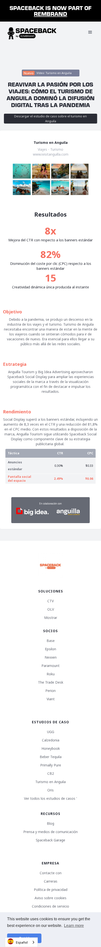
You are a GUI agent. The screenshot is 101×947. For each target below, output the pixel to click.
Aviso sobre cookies (50, 898)
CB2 (50, 773)
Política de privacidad (50, 890)
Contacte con (51, 873)
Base (51, 641)
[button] (90, 32)
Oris (50, 790)
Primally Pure (50, 765)
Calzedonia (50, 740)
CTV (50, 601)
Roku (51, 674)
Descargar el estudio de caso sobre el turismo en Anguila (50, 118)
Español (22, 942)
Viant (51, 699)
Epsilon (50, 649)
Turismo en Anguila (50, 782)
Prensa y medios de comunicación (50, 832)
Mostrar (50, 618)
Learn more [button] (74, 925)
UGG (50, 732)
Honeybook (50, 748)
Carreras (50, 881)
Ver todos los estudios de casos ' (50, 798)
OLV (50, 609)
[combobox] (21, 942)
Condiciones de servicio (50, 906)
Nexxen (51, 657)
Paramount (50, 666)
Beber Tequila (51, 757)
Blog (50, 823)
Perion (50, 691)
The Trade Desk (50, 682)
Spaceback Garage (50, 840)
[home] (32, 32)
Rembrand (50, 14)
